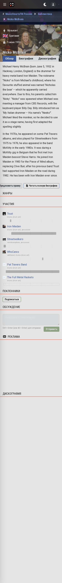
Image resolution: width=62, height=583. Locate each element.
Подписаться (12, 299)
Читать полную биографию (43, 185)
